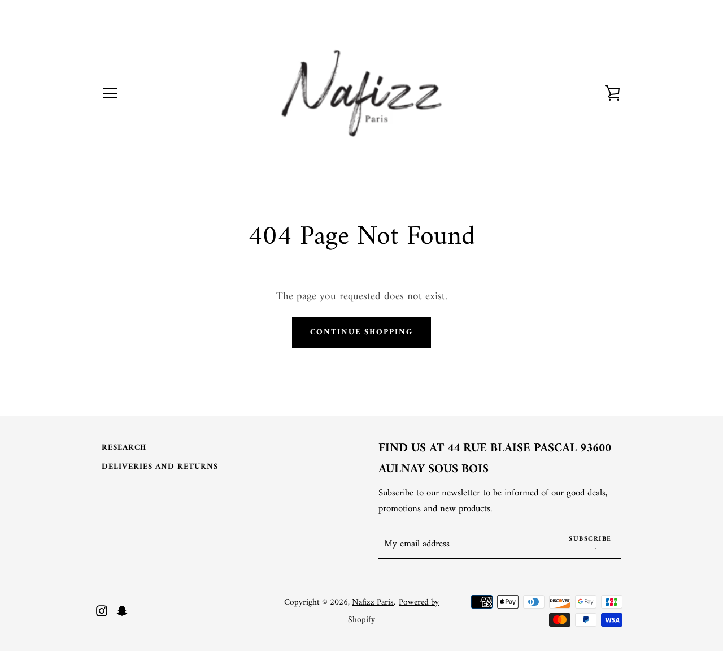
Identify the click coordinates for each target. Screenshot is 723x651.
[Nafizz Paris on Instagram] (101, 610)
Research (124, 448)
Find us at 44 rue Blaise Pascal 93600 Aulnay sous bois (494, 459)
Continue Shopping (361, 332)
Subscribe (590, 539)
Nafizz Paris (373, 602)
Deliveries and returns (160, 467)
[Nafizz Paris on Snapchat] (122, 610)
